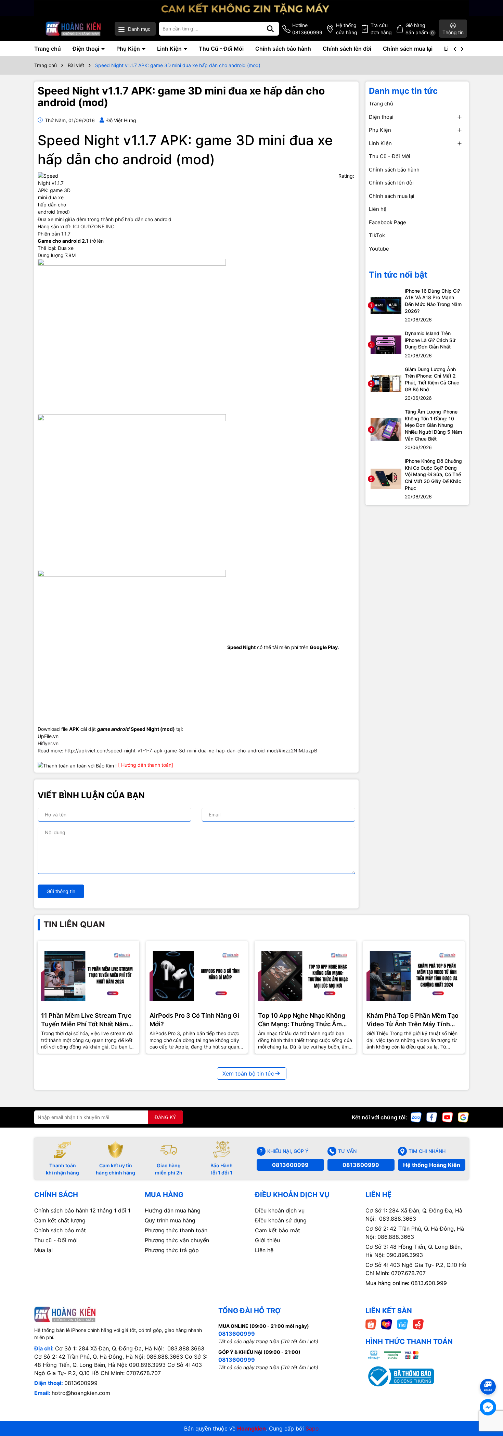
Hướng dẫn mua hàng (173, 1210)
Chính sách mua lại (408, 48)
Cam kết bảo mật (277, 1230)
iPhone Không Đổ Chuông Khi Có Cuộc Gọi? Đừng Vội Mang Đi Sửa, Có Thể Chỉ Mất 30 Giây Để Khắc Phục (433, 474)
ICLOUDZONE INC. (94, 226)
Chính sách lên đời (347, 48)
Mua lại (43, 1250)
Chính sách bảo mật (60, 1230)
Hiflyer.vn (48, 743)
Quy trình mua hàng (170, 1220)
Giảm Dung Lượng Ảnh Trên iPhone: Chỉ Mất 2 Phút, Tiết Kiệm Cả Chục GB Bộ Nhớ (432, 379)
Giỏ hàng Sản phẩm (419, 28)
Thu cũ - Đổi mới (56, 1240)
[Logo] (73, 28)
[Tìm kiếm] (270, 29)
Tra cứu (381, 28)
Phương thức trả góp (172, 1250)
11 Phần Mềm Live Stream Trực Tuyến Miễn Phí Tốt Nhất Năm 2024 (86, 1020)
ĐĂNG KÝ (165, 1117)
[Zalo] (416, 1117)
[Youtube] (447, 1117)
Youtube (379, 248)
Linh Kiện (170, 48)
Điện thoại (87, 48)
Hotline (307, 28)
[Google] (463, 1117)
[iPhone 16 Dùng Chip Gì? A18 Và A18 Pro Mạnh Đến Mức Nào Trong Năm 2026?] (386, 305)
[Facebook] (431, 1117)
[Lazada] (386, 1324)
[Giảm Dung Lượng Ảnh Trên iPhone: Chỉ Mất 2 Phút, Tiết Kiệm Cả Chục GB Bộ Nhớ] (386, 383)
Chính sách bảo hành (283, 48)
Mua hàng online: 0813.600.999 (406, 1283)
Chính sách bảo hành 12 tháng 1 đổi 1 (82, 1210)
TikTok (377, 235)
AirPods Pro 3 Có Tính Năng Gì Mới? (195, 1020)
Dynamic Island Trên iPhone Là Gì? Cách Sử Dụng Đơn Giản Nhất (430, 340)
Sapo (312, 1428)
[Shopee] (370, 1324)
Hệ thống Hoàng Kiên (431, 1164)
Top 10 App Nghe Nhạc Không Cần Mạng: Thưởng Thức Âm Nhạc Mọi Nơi (301, 1020)
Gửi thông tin (61, 891)
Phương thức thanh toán (176, 1230)
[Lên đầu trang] (488, 1374)
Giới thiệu (267, 1240)
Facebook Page (387, 222)
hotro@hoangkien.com (81, 1392)
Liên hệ (378, 209)
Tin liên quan (74, 924)
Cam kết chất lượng (60, 1220)
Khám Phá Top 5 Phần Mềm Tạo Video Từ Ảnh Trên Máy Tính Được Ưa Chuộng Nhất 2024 (412, 1020)
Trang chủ (47, 48)
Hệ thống (346, 28)
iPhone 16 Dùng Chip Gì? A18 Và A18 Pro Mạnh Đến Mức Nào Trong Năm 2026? (433, 301)
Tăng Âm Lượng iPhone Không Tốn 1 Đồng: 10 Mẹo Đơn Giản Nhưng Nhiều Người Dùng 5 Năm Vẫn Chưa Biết (433, 425)
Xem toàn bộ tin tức (248, 1073)
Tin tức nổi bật (398, 275)
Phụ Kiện (128, 48)
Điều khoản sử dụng (281, 1220)
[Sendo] (418, 1324)
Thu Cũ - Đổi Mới (221, 48)
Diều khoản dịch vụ (280, 1210)
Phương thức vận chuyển (177, 1240)
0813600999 (290, 1164)
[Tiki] (402, 1324)
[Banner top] (251, 7)
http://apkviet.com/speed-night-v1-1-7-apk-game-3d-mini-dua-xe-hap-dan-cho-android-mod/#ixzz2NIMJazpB (191, 750)
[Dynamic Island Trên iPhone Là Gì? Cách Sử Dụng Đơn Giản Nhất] (386, 344)
